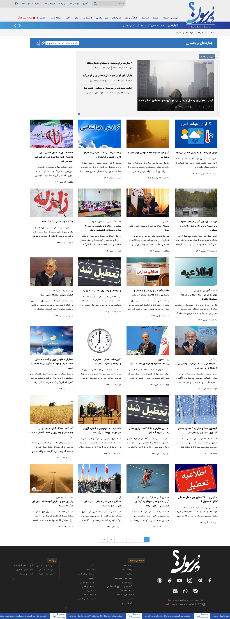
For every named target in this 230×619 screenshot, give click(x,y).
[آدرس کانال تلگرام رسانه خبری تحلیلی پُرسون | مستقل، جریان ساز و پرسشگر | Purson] (200, 580)
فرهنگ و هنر (131, 18)
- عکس (130, 599)
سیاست (145, 18)
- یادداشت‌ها (128, 569)
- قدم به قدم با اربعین (86, 599)
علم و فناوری (102, 18)
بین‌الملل (116, 18)
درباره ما (62, 3)
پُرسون (174, 18)
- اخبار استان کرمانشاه (24, 565)
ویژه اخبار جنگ (25, 18)
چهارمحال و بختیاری (183, 106)
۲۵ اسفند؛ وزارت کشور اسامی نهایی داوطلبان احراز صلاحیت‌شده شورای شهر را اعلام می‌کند (53, 157)
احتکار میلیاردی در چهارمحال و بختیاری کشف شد (108, 88)
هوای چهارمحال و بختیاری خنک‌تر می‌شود (196, 153)
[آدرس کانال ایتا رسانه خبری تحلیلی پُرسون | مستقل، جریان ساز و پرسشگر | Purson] (170, 580)
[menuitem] (174, 18)
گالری (67, 18)
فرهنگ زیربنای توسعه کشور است (56, 295)
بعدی (102, 539)
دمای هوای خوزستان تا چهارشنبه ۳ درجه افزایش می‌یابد (115, 616)
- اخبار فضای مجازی (25, 569)
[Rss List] (16, 3)
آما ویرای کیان (171, 604)
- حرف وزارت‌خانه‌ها (125, 595)
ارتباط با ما (50, 3)
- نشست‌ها (128, 565)
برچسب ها (74, 3)
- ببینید (130, 574)
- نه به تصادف (89, 595)
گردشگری (87, 18)
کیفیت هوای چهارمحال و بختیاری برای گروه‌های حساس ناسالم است (176, 101)
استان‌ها (40, 18)
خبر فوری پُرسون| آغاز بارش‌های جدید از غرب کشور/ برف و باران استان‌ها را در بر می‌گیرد (198, 226)
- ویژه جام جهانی (88, 582)
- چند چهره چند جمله (124, 578)
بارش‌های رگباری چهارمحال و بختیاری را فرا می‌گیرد (107, 75)
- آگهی (93, 565)
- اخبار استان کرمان (47, 574)
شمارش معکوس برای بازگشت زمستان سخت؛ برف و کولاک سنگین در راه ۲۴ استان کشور (52, 364)
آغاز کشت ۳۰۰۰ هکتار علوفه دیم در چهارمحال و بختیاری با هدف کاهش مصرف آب (51, 433)
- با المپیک (91, 590)
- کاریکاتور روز (127, 603)
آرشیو (85, 3)
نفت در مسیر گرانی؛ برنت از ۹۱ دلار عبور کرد (143, 25)
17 (111, 539)
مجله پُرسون (55, 18)
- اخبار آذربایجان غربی (45, 565)
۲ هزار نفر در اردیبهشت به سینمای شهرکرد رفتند (109, 63)
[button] (211, 63)
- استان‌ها (91, 569)
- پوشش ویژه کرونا (87, 574)
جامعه (166, 18)
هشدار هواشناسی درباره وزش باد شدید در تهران (186, 616)
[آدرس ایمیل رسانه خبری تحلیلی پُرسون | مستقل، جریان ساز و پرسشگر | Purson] (175, 591)
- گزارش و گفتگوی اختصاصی (120, 586)
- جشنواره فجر (89, 586)
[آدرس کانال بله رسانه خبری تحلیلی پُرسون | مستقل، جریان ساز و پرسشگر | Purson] (195, 591)
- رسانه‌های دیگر (126, 590)
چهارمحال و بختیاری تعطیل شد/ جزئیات (101, 290)
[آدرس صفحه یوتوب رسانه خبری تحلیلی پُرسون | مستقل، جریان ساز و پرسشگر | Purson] (179, 580)
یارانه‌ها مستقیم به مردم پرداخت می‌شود (149, 364)
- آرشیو (92, 578)
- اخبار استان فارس (47, 569)
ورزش (76, 18)
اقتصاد (156, 18)
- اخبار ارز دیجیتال (26, 574)
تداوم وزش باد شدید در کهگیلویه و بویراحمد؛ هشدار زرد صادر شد (35, 616)
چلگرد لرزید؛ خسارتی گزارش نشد (57, 222)
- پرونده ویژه (128, 582)
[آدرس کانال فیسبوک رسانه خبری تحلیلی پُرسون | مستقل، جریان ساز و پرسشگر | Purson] (209, 580)
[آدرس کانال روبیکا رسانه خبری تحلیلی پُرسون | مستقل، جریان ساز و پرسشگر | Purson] (160, 580)
